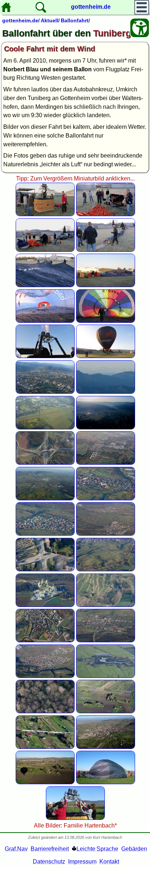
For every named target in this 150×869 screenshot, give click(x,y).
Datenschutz (49, 861)
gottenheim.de (91, 7)
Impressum (82, 861)
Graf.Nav (16, 849)
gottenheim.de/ (21, 20)
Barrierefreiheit (50, 849)
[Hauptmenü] (141, 7)
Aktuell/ (50, 20)
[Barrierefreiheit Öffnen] (140, 28)
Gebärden (134, 849)
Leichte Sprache (97, 849)
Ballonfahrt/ (75, 20)
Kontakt (109, 861)
